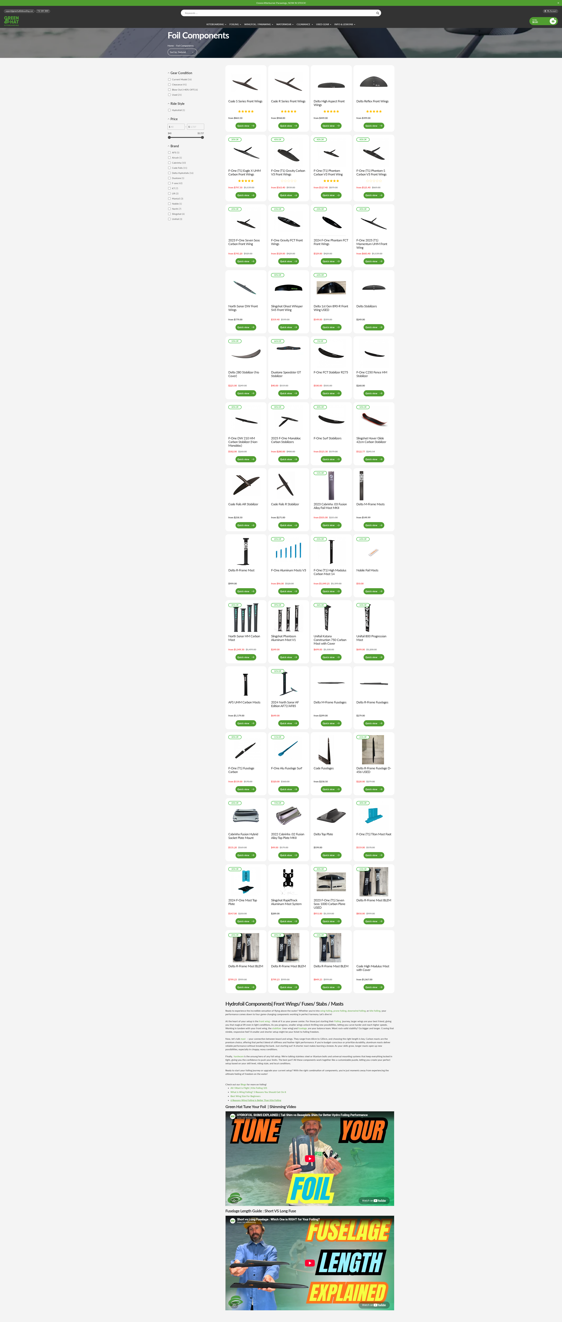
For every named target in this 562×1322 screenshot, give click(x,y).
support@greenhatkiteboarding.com (19, 11)
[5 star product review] (246, 111)
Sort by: (173, 52)
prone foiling (339, 1010)
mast (243, 1038)
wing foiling (326, 1010)
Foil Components (185, 45)
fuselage (302, 1028)
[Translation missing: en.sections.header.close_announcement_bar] (558, 2)
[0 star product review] (288, 181)
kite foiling (375, 1010)
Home (171, 45)
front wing (264, 1021)
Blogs (243, 1084)
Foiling (338, 1021)
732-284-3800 (43, 11)
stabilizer (277, 1028)
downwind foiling (357, 1010)
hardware (239, 1056)
